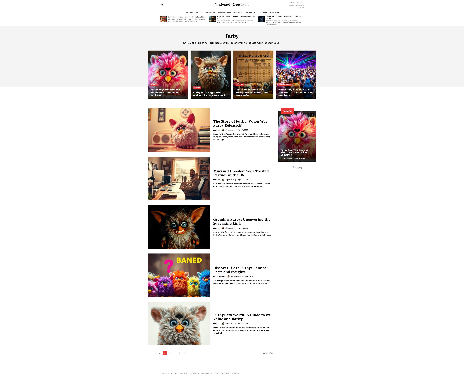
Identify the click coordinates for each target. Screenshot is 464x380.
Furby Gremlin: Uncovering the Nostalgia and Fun (186, 17)
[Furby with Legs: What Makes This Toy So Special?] (211, 75)
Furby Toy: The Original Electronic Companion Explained (294, 152)
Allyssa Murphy (230, 130)
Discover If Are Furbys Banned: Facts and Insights (240, 269)
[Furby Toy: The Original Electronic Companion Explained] (168, 75)
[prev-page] (150, 353)
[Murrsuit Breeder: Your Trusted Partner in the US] (179, 178)
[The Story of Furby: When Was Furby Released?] (179, 130)
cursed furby (256, 43)
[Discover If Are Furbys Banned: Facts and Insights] (179, 275)
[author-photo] (223, 130)
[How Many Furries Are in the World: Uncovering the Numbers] (296, 75)
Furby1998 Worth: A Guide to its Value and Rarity (241, 316)
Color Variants (239, 43)
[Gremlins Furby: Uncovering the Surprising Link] (179, 227)
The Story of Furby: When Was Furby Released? (240, 123)
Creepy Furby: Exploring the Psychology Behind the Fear (283, 17)
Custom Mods (272, 43)
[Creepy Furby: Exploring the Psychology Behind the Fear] (261, 19)
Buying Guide (189, 43)
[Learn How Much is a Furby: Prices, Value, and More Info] (253, 75)
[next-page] (185, 353)
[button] (162, 5)
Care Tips (202, 43)
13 (180, 353)
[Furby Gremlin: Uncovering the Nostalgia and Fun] (163, 19)
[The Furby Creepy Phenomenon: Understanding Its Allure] (212, 19)
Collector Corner (219, 43)
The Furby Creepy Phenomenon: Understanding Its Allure (236, 17)
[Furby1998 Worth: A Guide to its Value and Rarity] (179, 323)
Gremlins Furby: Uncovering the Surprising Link (241, 221)
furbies (154, 85)
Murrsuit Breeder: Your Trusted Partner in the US (241, 173)
